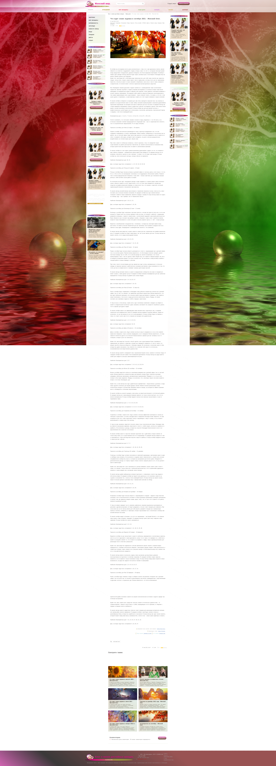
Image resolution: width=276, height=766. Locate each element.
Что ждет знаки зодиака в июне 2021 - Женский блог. (121, 702)
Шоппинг (185, 9)
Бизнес (171, 9)
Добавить (162, 738)
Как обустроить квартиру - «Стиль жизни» (96, 155)
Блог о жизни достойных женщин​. (116, 13)
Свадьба (91, 34)
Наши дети (141, 9)
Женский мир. (99, 4)
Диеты (91, 37)
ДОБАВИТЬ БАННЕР (95, 203)
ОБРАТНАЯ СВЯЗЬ (168, 756)
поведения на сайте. (147, 633)
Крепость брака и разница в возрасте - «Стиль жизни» (177, 77)
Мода (90, 31)
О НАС (165, 758)
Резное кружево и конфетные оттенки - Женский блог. (152, 680)
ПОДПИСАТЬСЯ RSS (169, 760)
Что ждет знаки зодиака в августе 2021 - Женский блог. (122, 680)
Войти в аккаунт (183, 3)
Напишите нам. (162, 633)
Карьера (156, 9)
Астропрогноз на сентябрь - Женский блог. (151, 724)
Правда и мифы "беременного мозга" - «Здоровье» (96, 103)
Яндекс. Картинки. (161, 631)
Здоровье (92, 17)
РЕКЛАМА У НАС (142, 759)
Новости (166, 755)
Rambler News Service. (161, 628)
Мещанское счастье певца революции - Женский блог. (95, 231)
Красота (90, 9)
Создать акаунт (172, 3)
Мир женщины (123, 9)
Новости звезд (94, 28)
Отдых (91, 40)
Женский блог (116, 641)
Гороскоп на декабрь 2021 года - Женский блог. (153, 702)
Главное (165, 753)
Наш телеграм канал (144, 757)
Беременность (93, 23)
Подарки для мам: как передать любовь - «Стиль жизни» (96, 129)
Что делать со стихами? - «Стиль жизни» (96, 253)
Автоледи (92, 26)
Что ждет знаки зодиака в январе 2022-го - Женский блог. (123, 724)
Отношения (106, 9)
